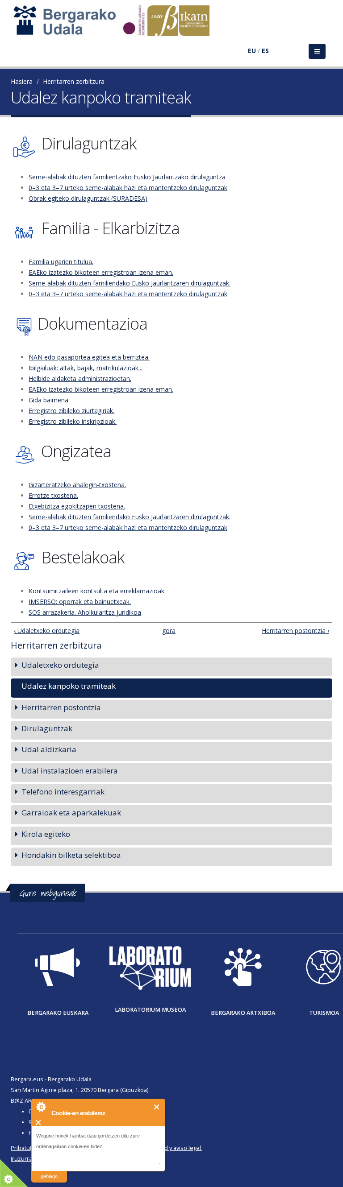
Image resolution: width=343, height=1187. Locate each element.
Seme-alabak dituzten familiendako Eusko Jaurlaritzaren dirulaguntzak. (129, 283)
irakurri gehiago (49, 1170)
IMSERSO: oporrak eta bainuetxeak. (80, 601)
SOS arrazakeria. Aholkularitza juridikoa (85, 612)
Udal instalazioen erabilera (69, 770)
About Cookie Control (41, 1106)
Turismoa (324, 1013)
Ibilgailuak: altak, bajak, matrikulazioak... (85, 368)
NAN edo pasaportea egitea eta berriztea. (89, 357)
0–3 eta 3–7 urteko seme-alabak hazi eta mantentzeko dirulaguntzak (128, 187)
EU (252, 50)
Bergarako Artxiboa (243, 1013)
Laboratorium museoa (150, 1009)
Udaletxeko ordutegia (60, 665)
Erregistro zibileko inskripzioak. (73, 421)
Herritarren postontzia (61, 707)
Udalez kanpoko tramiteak (68, 686)
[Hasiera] (116, 25)
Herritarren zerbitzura (74, 81)
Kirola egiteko (45, 834)
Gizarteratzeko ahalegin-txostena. (77, 484)
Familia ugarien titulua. (61, 261)
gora (168, 630)
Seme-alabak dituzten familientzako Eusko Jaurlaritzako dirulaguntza (127, 177)
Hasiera (22, 81)
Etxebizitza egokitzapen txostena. (77, 506)
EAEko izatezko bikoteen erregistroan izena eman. (101, 272)
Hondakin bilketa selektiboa (71, 855)
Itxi (157, 1107)
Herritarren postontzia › (295, 630)
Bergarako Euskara (57, 1013)
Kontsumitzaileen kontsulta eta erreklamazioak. (97, 591)
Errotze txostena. (53, 495)
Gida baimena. (49, 400)
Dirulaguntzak (46, 728)
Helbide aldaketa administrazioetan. (80, 378)
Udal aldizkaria (48, 749)
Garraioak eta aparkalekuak (71, 812)
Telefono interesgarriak (63, 791)
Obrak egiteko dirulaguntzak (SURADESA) (88, 198)
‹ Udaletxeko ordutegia (46, 630)
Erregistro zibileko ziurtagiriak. (71, 410)
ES (265, 50)
